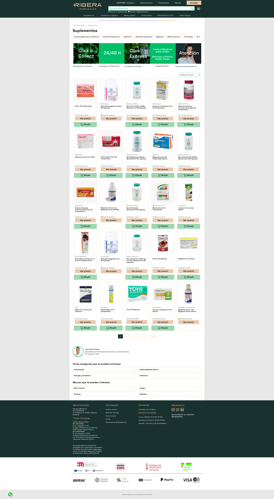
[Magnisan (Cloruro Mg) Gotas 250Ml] (111, 192)
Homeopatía (146, 15)
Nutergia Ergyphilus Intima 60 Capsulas (111, 107)
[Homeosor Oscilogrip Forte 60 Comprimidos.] (162, 90)
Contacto (130, 3)
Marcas (178, 3)
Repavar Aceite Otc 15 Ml (84, 157)
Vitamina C (128, 37)
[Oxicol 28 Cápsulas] (162, 243)
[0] (198, 8)
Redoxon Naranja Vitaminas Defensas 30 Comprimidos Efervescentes (83, 209)
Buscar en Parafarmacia (118, 12)
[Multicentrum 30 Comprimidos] (162, 192)
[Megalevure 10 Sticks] (188, 243)
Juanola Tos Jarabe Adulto (186, 209)
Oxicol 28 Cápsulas (160, 259)
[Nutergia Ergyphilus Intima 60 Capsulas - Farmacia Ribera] (111, 90)
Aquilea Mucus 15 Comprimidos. (107, 310)
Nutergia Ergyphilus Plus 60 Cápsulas (110, 259)
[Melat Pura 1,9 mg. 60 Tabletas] (85, 294)
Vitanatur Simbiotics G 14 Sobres (162, 310)
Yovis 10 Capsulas (133, 309)
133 (153, 336)
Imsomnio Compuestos (111, 37)
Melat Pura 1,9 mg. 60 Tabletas (83, 310)
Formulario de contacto (147, 409)
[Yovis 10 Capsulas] (137, 294)
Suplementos (89, 15)
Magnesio (160, 37)
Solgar (142, 388)
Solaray (77, 394)
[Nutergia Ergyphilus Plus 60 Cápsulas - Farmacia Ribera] (111, 243)
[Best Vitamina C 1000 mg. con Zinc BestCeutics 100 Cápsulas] (137, 243)
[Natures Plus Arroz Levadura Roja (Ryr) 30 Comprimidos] (188, 90)
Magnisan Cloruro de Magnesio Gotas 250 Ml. (110, 208)
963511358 (121, 3)
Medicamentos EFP (165, 15)
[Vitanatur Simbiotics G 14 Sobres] (162, 294)
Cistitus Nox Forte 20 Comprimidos (109, 158)
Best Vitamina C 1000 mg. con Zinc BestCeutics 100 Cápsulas (136, 260)
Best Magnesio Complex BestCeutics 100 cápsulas (136, 158)
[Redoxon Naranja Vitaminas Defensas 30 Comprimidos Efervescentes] (85, 192)
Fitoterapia (188, 37)
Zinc (198, 37)
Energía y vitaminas (82, 375)
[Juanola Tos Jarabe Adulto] (188, 192)
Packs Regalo (185, 15)
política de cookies (168, 20)
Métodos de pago (112, 413)
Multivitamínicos (174, 37)
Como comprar (111, 416)
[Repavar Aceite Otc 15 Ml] (85, 141)
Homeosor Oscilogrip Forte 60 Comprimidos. (163, 107)
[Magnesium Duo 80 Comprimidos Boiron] (162, 141)
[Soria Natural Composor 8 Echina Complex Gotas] (85, 243)
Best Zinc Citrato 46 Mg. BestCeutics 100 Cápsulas (136, 107)
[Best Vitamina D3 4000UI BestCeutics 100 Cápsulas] (188, 141)
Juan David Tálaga (92, 349)
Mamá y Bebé (129, 15)
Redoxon (143, 394)
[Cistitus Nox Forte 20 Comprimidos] (111, 141)
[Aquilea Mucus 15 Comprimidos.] (111, 294)
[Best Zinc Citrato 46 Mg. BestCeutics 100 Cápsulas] (137, 90)
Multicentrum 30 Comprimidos (159, 209)
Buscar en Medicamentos (139, 12)
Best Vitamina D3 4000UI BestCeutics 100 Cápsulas (188, 158)
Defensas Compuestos (144, 37)
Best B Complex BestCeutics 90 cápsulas (136, 209)
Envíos (108, 419)
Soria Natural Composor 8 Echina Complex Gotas (84, 259)
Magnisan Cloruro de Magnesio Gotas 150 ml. (187, 310)
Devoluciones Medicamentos (116, 422)
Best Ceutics (79, 388)
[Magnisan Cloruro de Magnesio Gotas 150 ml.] (188, 294)
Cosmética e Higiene (109, 15)
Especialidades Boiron (149, 369)
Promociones (163, 3)
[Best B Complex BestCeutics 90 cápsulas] (137, 192)
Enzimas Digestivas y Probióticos (86, 37)
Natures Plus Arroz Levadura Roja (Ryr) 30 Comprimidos (187, 107)
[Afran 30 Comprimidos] (85, 90)
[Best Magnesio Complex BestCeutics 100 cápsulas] (137, 141)
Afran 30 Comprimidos (83, 106)
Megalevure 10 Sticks (186, 259)
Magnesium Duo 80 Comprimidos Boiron (160, 158)
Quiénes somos (146, 3)
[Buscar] (192, 8)
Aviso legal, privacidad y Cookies (137, 494)
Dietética (144, 375)
